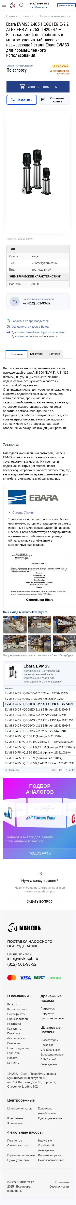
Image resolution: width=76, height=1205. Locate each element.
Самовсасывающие (51, 1160)
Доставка (54, 353)
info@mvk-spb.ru (39, 7)
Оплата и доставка (19, 1048)
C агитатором (50, 1040)
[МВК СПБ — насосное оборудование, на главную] (12, 5)
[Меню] (4, 5)
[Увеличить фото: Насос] (38, 172)
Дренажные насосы (51, 998)
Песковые (47, 1044)
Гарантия (13, 1053)
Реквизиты (14, 1023)
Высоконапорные (52, 1018)
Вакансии (13, 1043)
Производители (17, 1018)
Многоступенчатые (19, 1108)
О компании (18, 996)
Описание (16, 354)
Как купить (36, 353)
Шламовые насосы (51, 1029)
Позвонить (24, 99)
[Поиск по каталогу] (21, 5)
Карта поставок (17, 1009)
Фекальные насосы (25, 1132)
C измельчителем (19, 1145)
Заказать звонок (66, 5)
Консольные (15, 1118)
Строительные (50, 1049)
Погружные (48, 1008)
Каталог (12, 1004)
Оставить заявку (57, 100)
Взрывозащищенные (21, 1155)
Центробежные (21, 1100)
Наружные (47, 1013)
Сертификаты (16, 1014)
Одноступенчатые (50, 1118)
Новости (12, 1057)
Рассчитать (49, 336)
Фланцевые (15, 1123)
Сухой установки (18, 1160)
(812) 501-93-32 (39, 3)
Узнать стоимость (42, 87)
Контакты (13, 1062)
